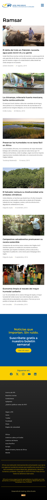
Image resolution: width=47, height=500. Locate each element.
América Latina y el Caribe (14, 437)
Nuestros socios (11, 395)
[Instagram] (23, 374)
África (7, 434)
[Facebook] (11, 374)
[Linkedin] (35, 374)
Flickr (7, 424)
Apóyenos (8, 401)
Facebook (8, 421)
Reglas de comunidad (12, 427)
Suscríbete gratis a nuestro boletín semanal (23, 341)
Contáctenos (9, 398)
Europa (7, 446)
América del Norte (11, 440)
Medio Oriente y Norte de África (16, 449)
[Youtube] (29, 374)
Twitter (7, 418)
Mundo (7, 453)
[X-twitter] (17, 374)
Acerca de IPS (10, 392)
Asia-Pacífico (10, 443)
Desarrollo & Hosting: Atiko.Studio (23, 491)
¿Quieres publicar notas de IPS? (16, 404)
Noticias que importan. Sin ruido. (23, 331)
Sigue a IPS (9, 412)
